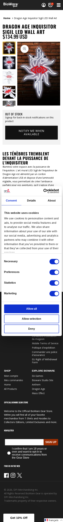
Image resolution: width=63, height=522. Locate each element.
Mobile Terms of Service (45, 343)
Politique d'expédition (43, 347)
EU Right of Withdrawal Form (44, 361)
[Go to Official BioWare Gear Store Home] (11, 5)
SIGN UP (50, 442)
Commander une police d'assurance (44, 353)
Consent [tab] (11, 200)
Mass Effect (38, 393)
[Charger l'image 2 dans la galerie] (9, 62)
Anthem (36, 384)
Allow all (31, 308)
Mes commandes (13, 380)
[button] (58, 5)
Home (6, 18)
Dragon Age (38, 388)
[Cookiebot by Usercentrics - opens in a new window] (45, 191)
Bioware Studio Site (42, 380)
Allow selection (31, 318)
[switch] (54, 272)
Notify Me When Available (31, 132)
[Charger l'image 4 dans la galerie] (9, 92)
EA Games (37, 375)
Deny (31, 328)
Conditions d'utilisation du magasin (44, 337)
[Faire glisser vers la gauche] (10, 44)
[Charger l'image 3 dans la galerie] (9, 77)
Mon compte (11, 375)
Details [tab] (31, 200)
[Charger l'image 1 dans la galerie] (9, 48)
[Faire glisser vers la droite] (10, 104)
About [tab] (52, 200)
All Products (10, 388)
